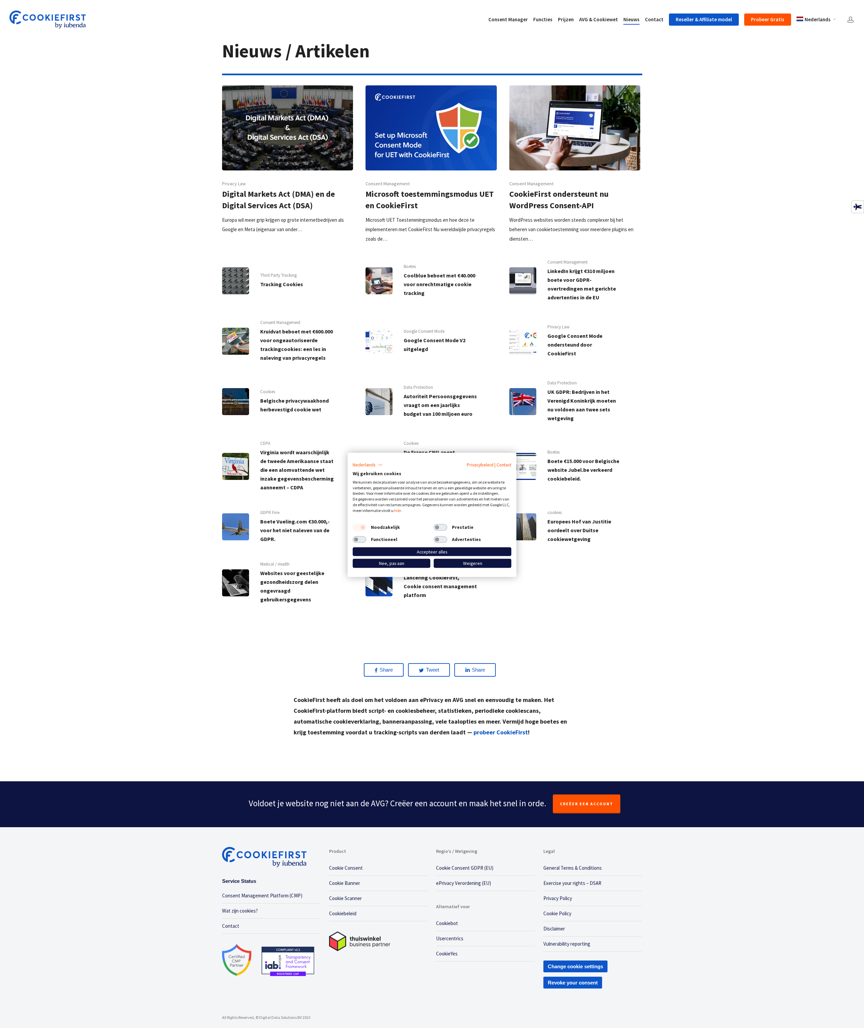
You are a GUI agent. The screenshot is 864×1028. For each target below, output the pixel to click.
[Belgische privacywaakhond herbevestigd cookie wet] (287, 401)
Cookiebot (447, 923)
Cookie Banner (344, 883)
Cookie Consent (346, 868)
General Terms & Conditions (572, 868)
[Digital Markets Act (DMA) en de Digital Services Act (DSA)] (287, 159)
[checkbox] (359, 527)
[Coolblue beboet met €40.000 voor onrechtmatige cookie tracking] (431, 281)
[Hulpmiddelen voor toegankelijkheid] (857, 206)
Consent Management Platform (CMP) (262, 895)
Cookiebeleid (342, 913)
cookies (554, 512)
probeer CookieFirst (501, 732)
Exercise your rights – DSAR (572, 883)
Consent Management (388, 184)
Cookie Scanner (345, 898)
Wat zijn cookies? (240, 911)
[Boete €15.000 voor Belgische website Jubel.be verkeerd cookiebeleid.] (574, 466)
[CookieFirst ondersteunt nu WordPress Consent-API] (574, 164)
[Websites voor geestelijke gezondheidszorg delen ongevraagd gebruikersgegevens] (287, 582)
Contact (230, 926)
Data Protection (418, 387)
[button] (368, 465)
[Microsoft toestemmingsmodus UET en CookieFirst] (431, 164)
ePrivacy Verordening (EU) (463, 883)
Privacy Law (234, 184)
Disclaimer (554, 928)
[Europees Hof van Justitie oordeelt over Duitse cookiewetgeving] (574, 527)
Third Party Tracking (278, 275)
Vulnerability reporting (566, 944)
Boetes (410, 266)
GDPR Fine (269, 512)
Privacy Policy (557, 898)
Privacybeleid (480, 465)
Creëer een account (586, 803)
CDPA (265, 443)
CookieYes (447, 953)
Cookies (267, 392)
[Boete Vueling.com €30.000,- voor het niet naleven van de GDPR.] (287, 527)
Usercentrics (449, 938)
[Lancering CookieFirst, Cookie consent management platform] (431, 583)
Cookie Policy (557, 913)
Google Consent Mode (424, 331)
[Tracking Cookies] (287, 280)
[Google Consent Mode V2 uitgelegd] (431, 341)
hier (397, 510)
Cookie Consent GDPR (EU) (464, 868)
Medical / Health (275, 564)
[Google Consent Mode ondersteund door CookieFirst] (574, 341)
